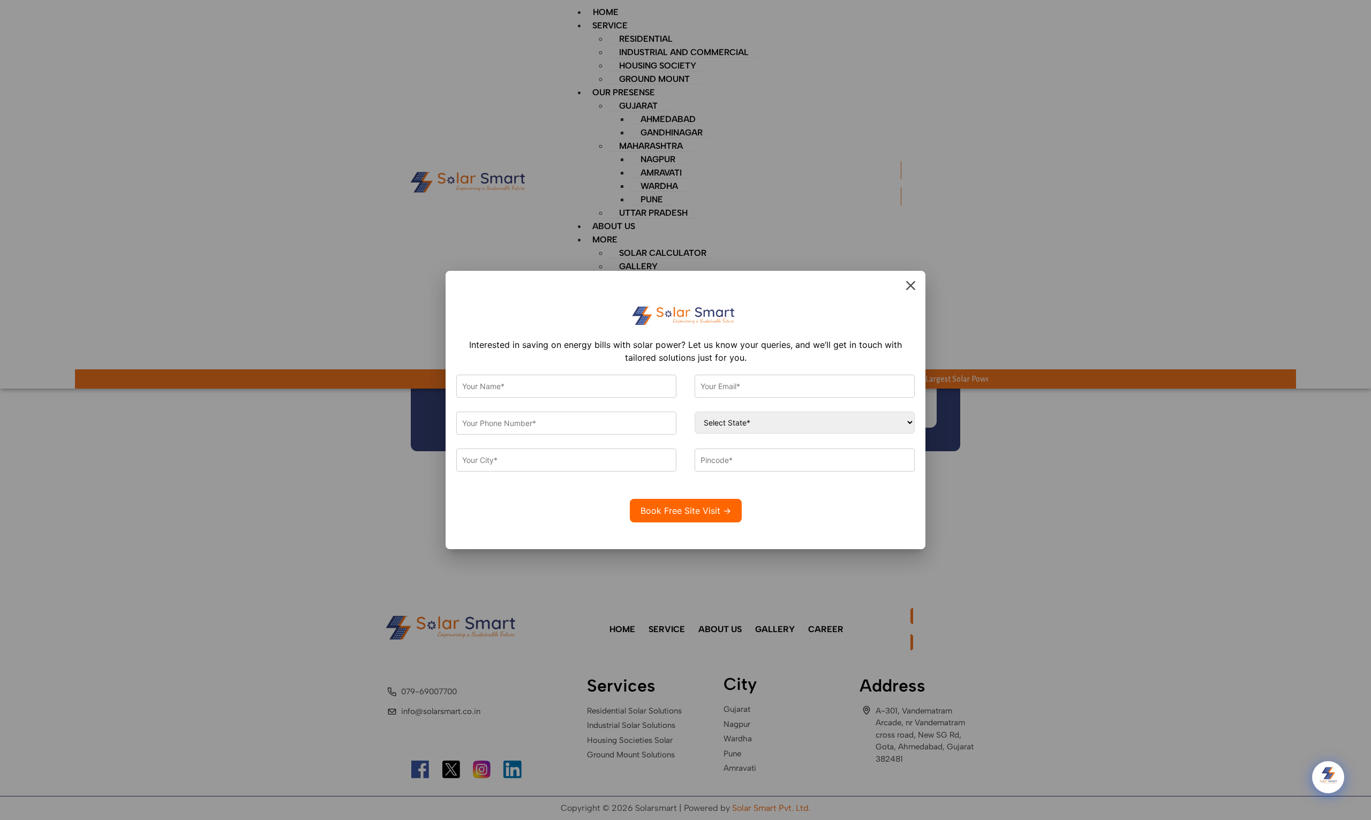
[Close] (910, 285)
